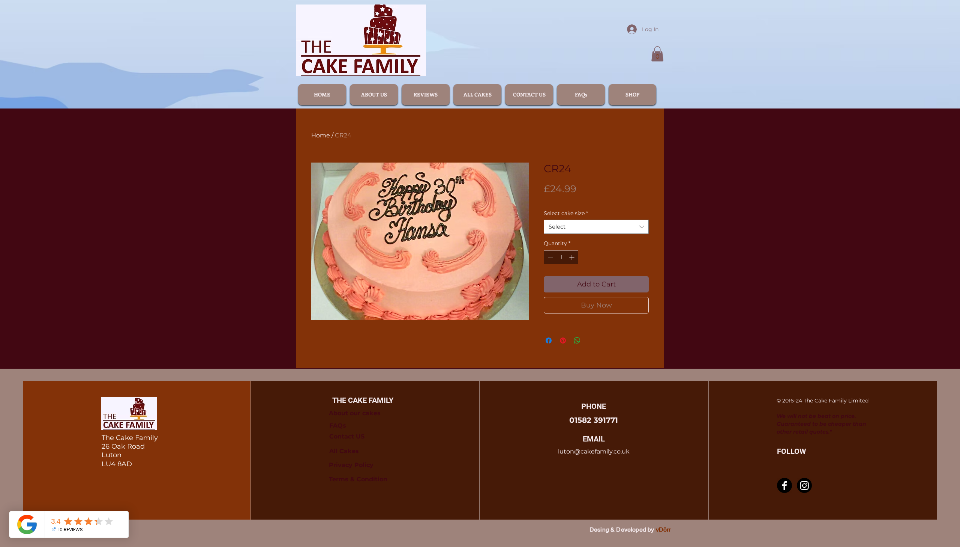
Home (320, 135)
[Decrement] (549, 257)
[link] (657, 54)
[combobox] (596, 227)
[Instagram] (804, 485)
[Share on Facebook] (548, 340)
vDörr (663, 529)
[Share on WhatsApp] (577, 340)
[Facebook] (784, 485)
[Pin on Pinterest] (562, 340)
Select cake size (566, 213)
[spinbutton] (561, 257)
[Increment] (572, 257)
